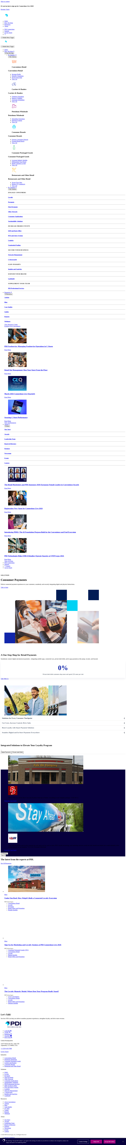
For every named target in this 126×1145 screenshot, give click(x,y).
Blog (5, 302)
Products (14, 648)
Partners (7, 448)
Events (6, 458)
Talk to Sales (4, 587)
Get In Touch (8, 32)
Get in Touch (8, 567)
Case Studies (8, 307)
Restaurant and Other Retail (12, 1066)
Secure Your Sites (17, 182)
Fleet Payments (13, 207)
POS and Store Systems (15, 235)
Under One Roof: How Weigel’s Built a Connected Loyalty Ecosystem (30, 898)
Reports (6, 316)
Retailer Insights (13, 910)
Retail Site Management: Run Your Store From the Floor (26, 370)
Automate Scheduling (18, 100)
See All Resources (6, 863)
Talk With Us (4, 678)
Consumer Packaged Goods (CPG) (18, 950)
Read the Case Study (10, 801)
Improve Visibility (17, 98)
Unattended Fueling (14, 245)
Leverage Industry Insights (19, 160)
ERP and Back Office (14, 231)
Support (6, 31)
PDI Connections (9, 29)
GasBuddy (11, 279)
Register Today (5, 9)
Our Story (7, 429)
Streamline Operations (18, 119)
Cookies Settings (83, 1141)
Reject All (96, 1141)
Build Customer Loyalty (19, 163)
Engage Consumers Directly (20, 139)
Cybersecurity (12, 259)
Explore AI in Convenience (12, 326)
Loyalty (10, 197)
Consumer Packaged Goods (12, 1061)
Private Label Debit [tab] (17, 752)
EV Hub (6, 1108)
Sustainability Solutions (15, 221)
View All (14, 79)
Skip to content (5, 1)
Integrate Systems (17, 120)
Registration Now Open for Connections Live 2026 (23, 508)
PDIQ (6, 21)
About (6, 26)
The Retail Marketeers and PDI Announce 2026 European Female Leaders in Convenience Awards (41, 485)
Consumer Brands (9, 1064)
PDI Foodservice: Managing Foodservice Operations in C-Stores (28, 346)
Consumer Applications (15, 216)
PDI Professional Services (16, 288)
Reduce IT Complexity (18, 184)
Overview (6, 648)
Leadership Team (9, 439)
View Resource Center (11, 324)
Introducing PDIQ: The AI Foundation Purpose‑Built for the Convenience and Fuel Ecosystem (40, 532)
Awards (6, 434)
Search (8, 566)
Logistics (11, 240)
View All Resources (10, 423)
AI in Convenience (13, 996)
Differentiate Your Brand (19, 162)
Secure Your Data (17, 77)
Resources (7, 24)
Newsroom (7, 453)
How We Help (8, 23)
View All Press (8, 561)
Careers (6, 463)
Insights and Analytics (15, 269)
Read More (7, 350)
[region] (63, 1141)
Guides (6, 312)
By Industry (11, 55)
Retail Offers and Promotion (16, 908)
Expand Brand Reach (18, 141)
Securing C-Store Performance (15, 417)
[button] (63, 9)
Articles (6, 297)
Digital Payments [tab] (6, 752)
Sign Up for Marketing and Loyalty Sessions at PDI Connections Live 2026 (32, 945)
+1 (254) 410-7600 (6, 1048)
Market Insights (12, 955)
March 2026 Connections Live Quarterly (19, 394)
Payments (11, 202)
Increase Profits (16, 74)
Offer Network (12, 211)
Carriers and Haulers (10, 1063)
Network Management (15, 255)
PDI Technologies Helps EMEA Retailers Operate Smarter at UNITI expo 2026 (34, 556)
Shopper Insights (13, 1003)
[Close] (123, 1141)
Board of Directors (10, 444)
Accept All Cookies (109, 1141)
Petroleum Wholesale (10, 1059)
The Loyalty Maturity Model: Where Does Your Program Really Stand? (31, 991)
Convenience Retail (14, 903)
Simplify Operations (18, 76)
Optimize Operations (18, 96)
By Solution (11, 187)
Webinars (7, 321)
